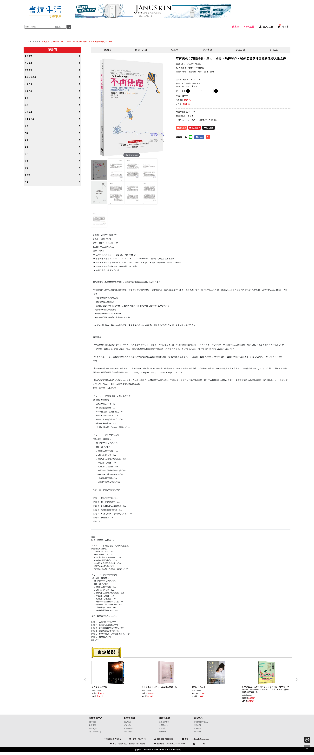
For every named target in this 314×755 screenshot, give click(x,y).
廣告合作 (162, 732)
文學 (26, 147)
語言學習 (28, 70)
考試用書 (28, 63)
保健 (26, 126)
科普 (26, 105)
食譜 (26, 168)
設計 (26, 154)
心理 (26, 133)
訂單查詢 (127, 725)
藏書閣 (35, 41)
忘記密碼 (127, 722)
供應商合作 (163, 725)
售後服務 (197, 729)
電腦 (26, 98)
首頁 (27, 41)
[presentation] (85, 679)
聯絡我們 (197, 732)
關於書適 (92, 722)
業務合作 (162, 729)
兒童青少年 (29, 119)
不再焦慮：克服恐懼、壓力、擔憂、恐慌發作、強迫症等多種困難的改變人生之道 (76, 41)
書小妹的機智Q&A (201, 722)
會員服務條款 (129, 729)
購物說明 (197, 725)
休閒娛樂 (28, 112)
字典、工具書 (30, 77)
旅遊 (26, 161)
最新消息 (92, 725)
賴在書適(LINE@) (95, 732)
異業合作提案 (164, 722)
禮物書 (27, 175)
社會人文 (28, 84)
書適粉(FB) (93, 729)
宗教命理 (28, 56)
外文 (26, 182)
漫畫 (26, 140)
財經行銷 (28, 91)
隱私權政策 (128, 732)
